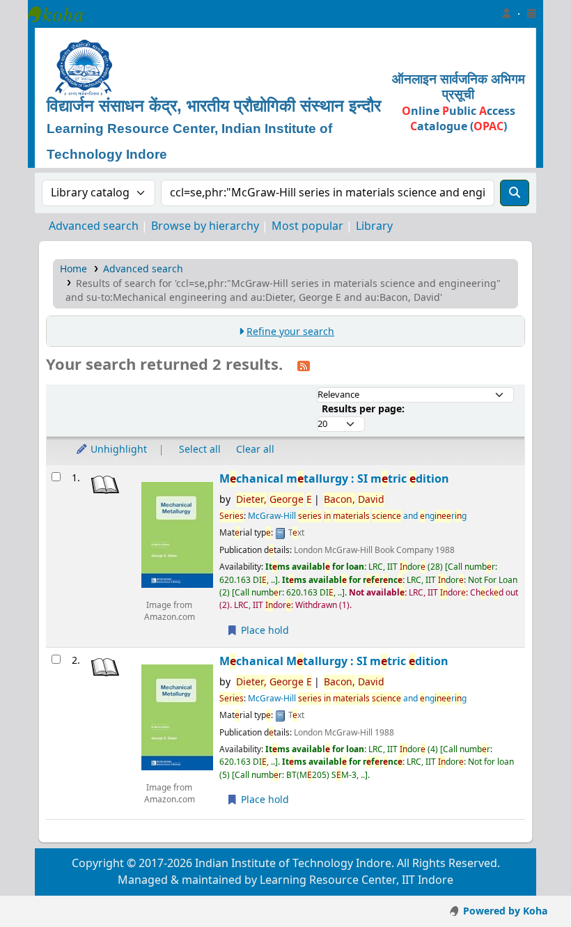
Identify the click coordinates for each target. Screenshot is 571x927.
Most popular (307, 226)
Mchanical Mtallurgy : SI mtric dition (333, 661)
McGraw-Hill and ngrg (357, 516)
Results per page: (363, 409)
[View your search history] (531, 14)
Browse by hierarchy (205, 226)
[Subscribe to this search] (303, 365)
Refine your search (290, 332)
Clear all (255, 449)
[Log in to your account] (506, 14)
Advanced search (94, 226)
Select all (200, 449)
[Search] (514, 193)
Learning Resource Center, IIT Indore (62, 14)
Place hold (263, 630)
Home (73, 269)
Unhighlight (117, 449)
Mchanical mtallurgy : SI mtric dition (334, 479)
